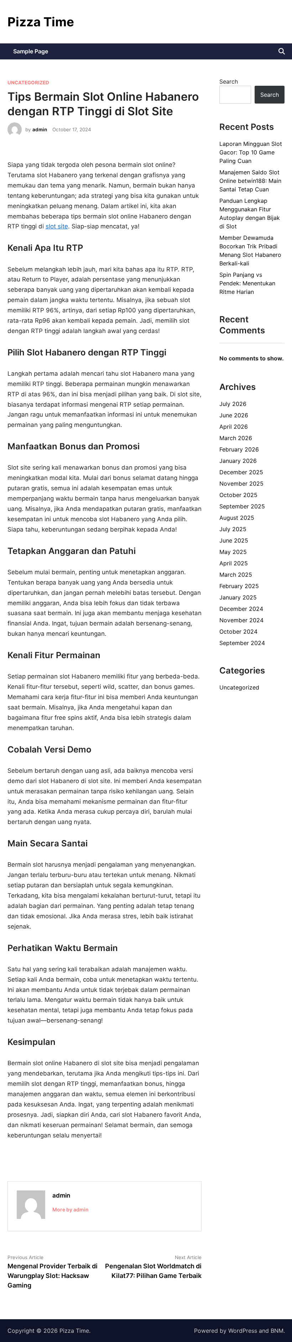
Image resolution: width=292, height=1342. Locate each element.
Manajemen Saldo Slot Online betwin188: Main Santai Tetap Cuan (250, 181)
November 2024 (241, 620)
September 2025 (242, 506)
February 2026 (239, 449)
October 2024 (238, 631)
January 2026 (238, 460)
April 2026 (233, 426)
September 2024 (242, 642)
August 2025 (236, 517)
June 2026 (233, 415)
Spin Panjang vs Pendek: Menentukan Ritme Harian (247, 283)
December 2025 (241, 472)
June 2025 (233, 540)
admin (39, 129)
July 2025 (232, 529)
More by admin (70, 1209)
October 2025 (238, 494)
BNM (277, 1330)
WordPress (242, 1330)
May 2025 (233, 551)
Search (228, 81)
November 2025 (241, 483)
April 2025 (233, 563)
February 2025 (239, 586)
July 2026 (232, 403)
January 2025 (238, 597)
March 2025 (235, 574)
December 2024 (241, 608)
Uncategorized (28, 82)
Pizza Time (40, 21)
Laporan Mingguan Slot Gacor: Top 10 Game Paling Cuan (250, 152)
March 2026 (235, 438)
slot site (57, 226)
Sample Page (30, 51)
